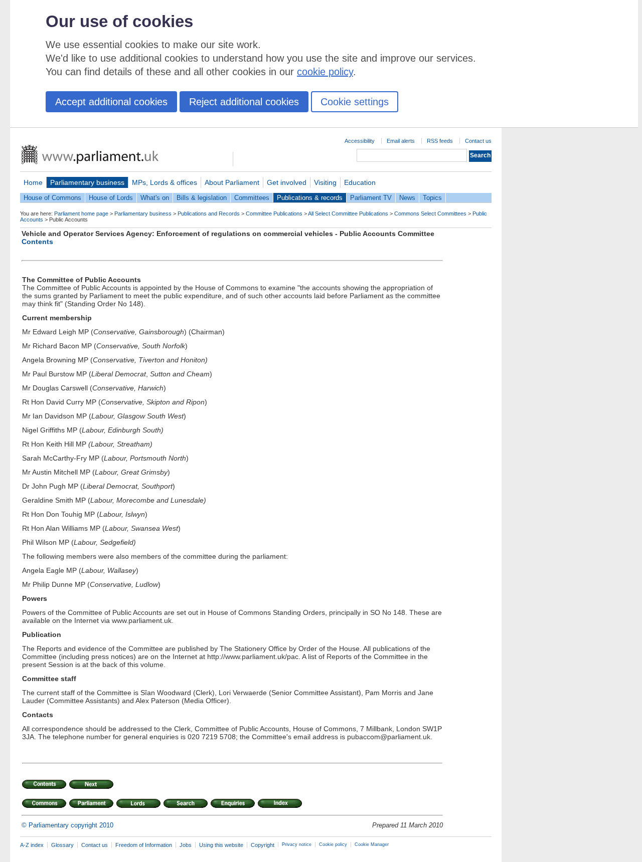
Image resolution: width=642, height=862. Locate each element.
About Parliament (232, 182)
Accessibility (360, 141)
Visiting (325, 182)
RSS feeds (440, 141)
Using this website (221, 845)
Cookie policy (333, 844)
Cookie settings (354, 101)
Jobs (186, 845)
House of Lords (111, 197)
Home (33, 182)
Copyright (262, 845)
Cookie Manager (372, 844)
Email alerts (401, 141)
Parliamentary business (87, 182)
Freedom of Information (143, 845)
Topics (432, 197)
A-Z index (32, 845)
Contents (37, 242)
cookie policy (325, 71)
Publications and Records (209, 213)
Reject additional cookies (244, 101)
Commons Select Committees (430, 213)
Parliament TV (371, 197)
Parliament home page (81, 213)
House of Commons (52, 197)
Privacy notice (296, 844)
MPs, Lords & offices (164, 182)
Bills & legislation (202, 197)
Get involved (286, 182)
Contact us (478, 141)
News (407, 197)
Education (360, 182)
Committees (251, 197)
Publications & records (310, 197)
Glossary (62, 845)
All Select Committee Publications (348, 213)
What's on (154, 197)
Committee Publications (274, 213)
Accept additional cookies (111, 101)
